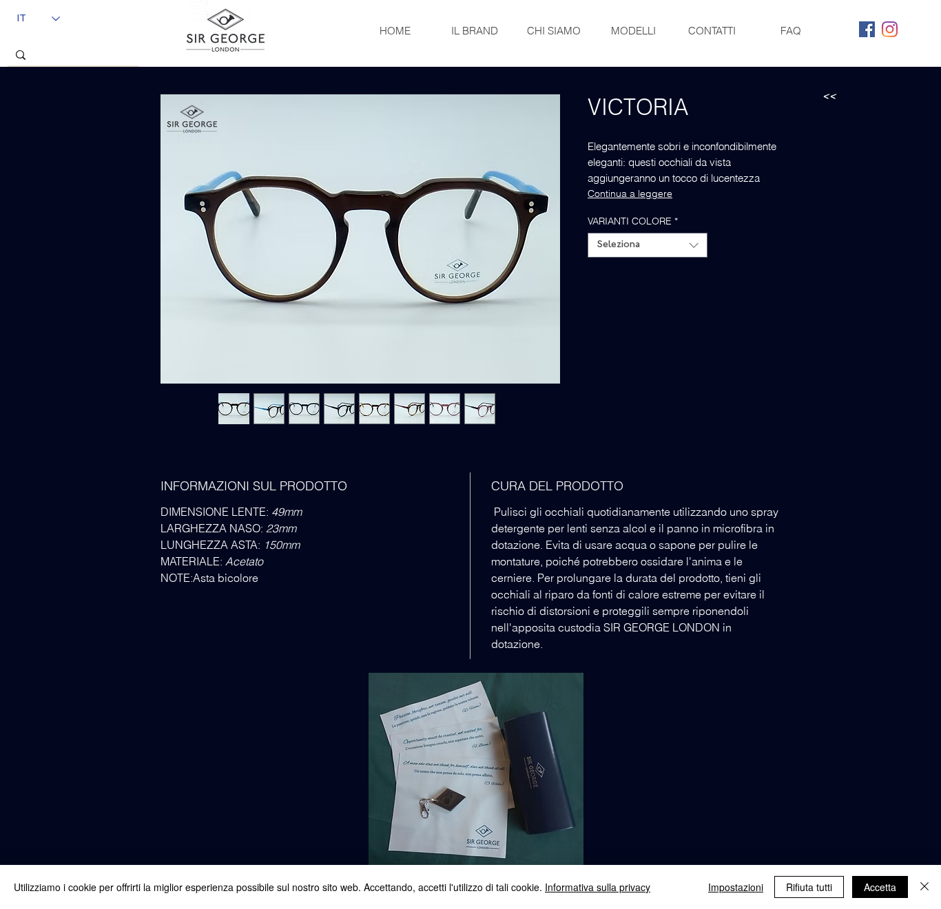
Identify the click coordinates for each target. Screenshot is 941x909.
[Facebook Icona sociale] (867, 29)
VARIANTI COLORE (633, 221)
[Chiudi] (924, 887)
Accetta (880, 887)
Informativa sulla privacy (597, 887)
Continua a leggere (630, 193)
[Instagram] (890, 29)
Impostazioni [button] (735, 887)
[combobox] (647, 245)
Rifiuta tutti (809, 887)
